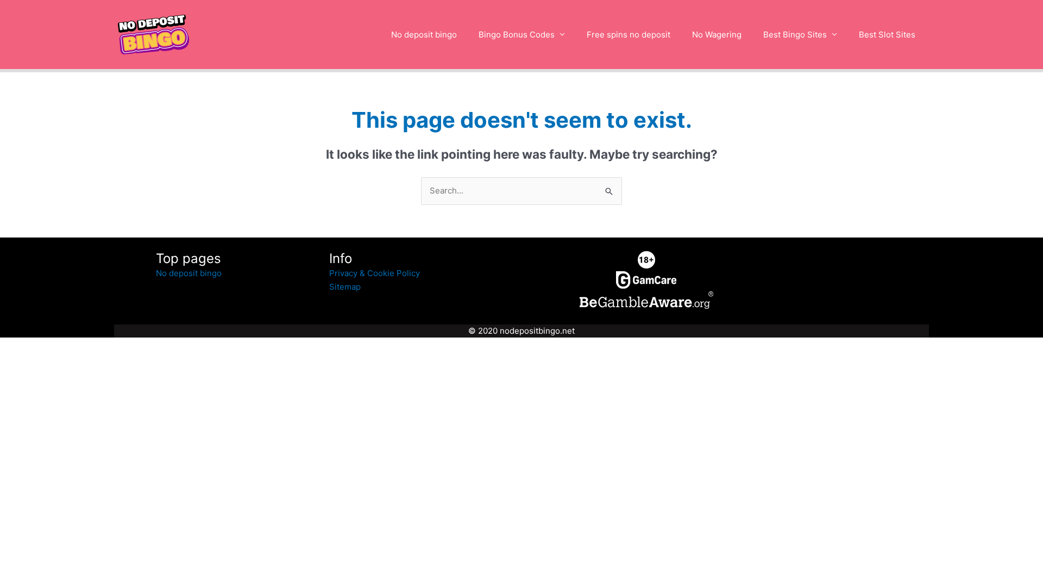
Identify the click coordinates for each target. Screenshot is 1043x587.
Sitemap (345, 287)
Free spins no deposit (628, 34)
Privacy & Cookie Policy (374, 273)
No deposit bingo (424, 34)
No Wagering (717, 34)
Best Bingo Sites (795, 34)
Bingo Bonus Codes (517, 34)
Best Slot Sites (887, 34)
